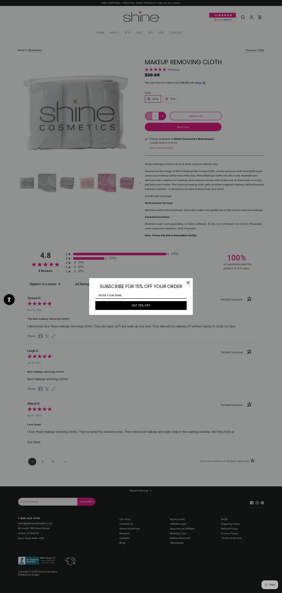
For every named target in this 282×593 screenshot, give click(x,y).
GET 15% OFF (141, 305)
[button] (9, 299)
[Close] (188, 282)
